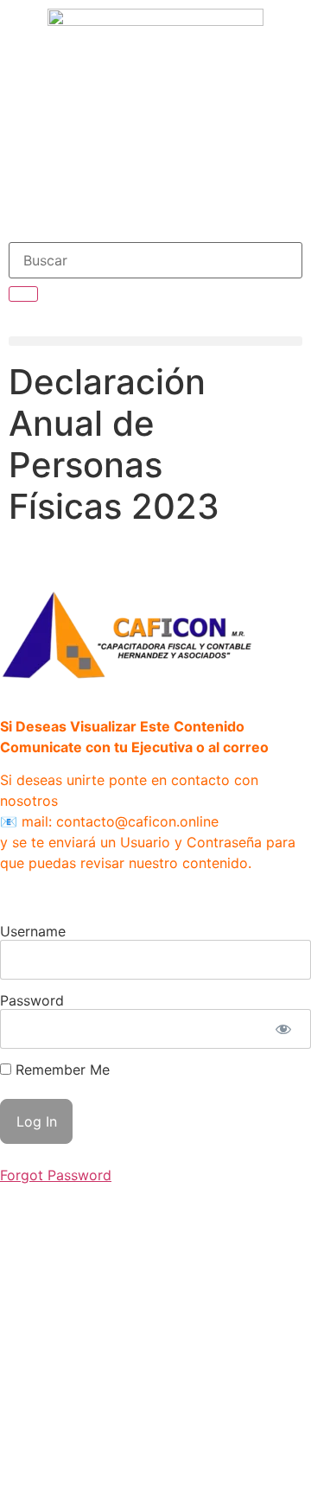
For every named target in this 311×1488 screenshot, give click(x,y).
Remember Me (60, 1069)
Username (33, 931)
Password (32, 1000)
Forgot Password (55, 1175)
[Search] (23, 294)
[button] (155, 341)
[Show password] (283, 1029)
